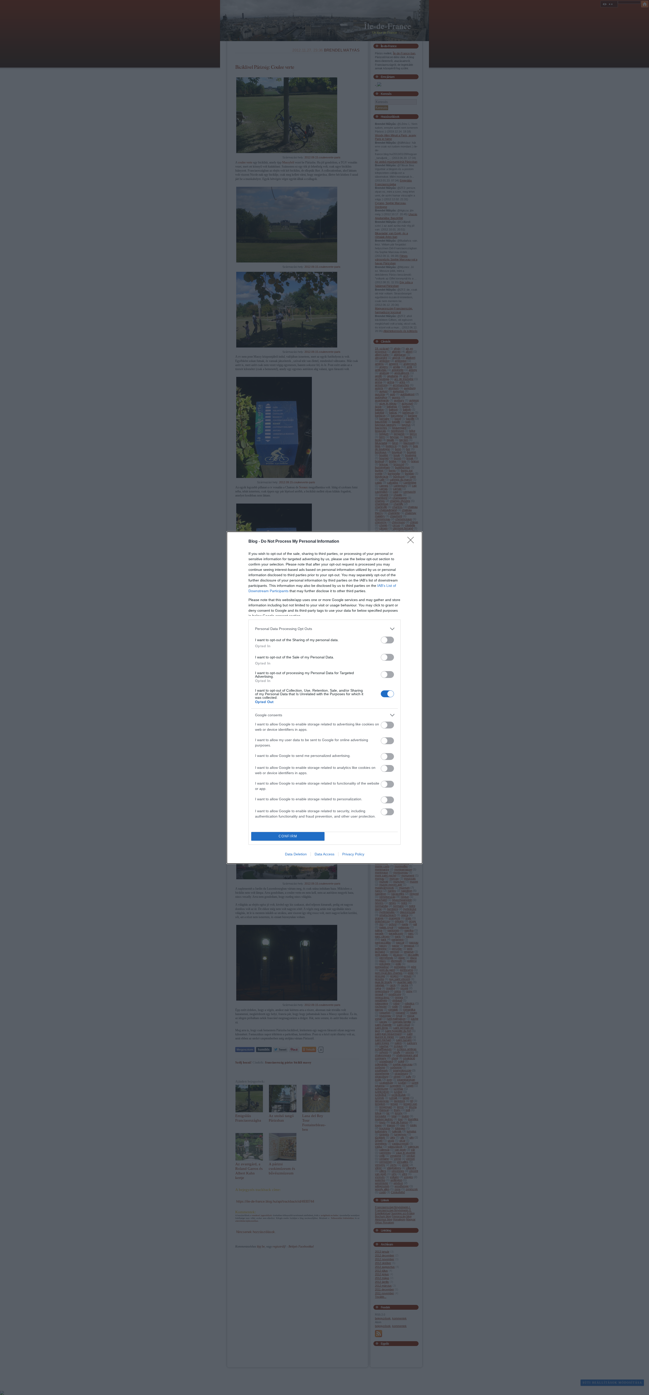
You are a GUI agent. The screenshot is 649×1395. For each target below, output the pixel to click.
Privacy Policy (353, 854)
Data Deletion (296, 854)
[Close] (412, 541)
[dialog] (324, 697)
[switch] (387, 640)
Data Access (324, 854)
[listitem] (324, 629)
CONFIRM (288, 836)
